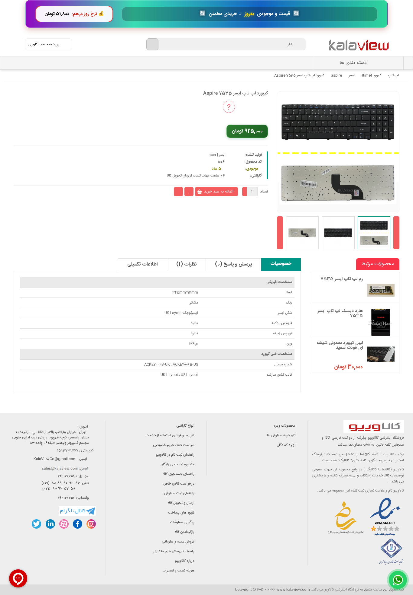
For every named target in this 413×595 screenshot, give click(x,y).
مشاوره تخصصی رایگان (177, 464)
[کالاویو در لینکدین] (50, 524)
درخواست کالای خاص (178, 484)
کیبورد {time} (372, 75)
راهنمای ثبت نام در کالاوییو (175, 455)
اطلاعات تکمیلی (142, 264)
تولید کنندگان (286, 445)
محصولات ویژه (284, 426)
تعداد (264, 192)
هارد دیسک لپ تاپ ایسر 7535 (340, 313)
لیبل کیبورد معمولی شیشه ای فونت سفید (340, 345)
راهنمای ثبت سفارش (179, 493)
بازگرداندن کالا (184, 532)
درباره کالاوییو (184, 561)
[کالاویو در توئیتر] (36, 524)
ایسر (352, 75)
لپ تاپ (393, 75)
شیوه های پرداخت (181, 513)
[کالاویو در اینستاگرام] (91, 524)
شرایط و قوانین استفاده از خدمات (170, 435)
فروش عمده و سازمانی (178, 542)
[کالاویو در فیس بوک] (77, 524)
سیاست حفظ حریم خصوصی (173, 445)
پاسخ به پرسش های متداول (173, 551)
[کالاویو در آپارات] (64, 524)
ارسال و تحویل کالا (181, 503)
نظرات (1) (186, 264)
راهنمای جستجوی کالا (178, 474)
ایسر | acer (217, 155)
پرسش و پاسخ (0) (233, 264)
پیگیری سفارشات (182, 522)
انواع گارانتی (185, 426)
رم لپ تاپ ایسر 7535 (341, 279)
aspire (336, 75)
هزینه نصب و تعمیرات (178, 571)
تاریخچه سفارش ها (281, 435)
